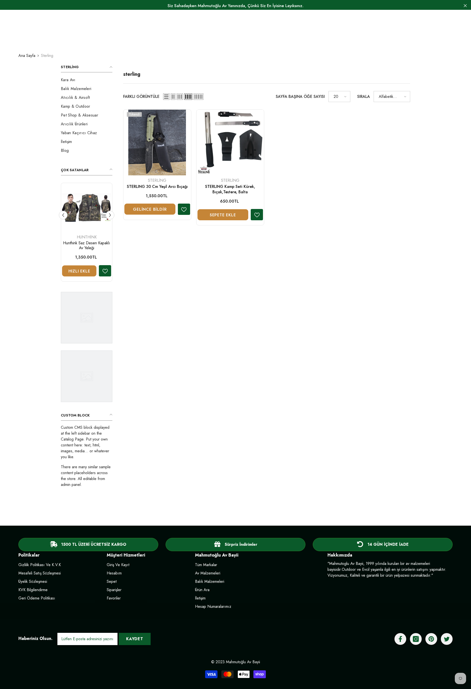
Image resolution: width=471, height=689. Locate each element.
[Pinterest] (431, 639)
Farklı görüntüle (141, 96)
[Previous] (63, 215)
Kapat (465, 6)
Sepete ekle (223, 215)
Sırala (363, 96)
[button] (166, 96)
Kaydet (134, 639)
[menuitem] (86, 80)
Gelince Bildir (150, 209)
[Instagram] (416, 639)
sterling (47, 55)
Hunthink (87, 237)
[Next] (110, 215)
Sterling (157, 180)
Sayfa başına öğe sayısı (300, 96)
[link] (235, 544)
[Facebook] (400, 639)
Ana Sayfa (26, 55)
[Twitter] (447, 639)
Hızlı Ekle (79, 271)
